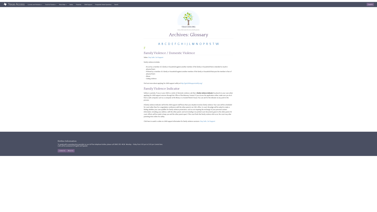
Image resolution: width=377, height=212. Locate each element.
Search (116, 4)
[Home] (4, 4)
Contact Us (62, 151)
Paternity (78, 4)
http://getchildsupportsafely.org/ (191, 83)
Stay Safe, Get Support (155, 57)
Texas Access (16, 4)
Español (370, 4)
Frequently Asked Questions (103, 4)
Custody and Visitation (34, 4)
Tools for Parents (50, 4)
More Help (62, 4)
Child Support (88, 4)
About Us (70, 151)
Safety (71, 4)
